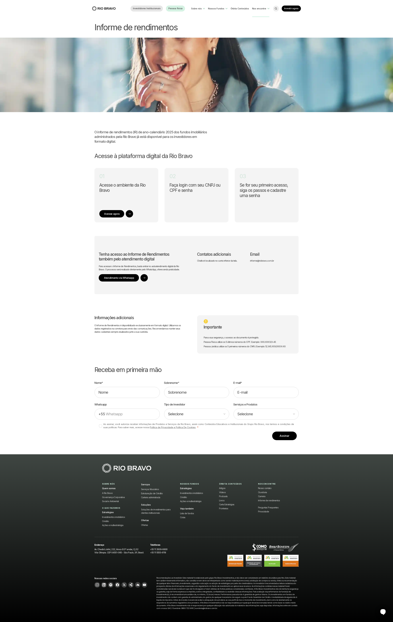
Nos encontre (259, 8)
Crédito (105, 521)
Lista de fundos (187, 513)
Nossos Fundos (216, 8)
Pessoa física (175, 8)
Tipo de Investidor (174, 404)
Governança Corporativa (113, 497)
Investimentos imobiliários (113, 517)
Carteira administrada (150, 497)
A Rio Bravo (107, 493)
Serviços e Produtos (245, 404)
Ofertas (144, 525)
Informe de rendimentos (269, 500)
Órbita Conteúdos (240, 8)
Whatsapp (100, 404)
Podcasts (223, 496)
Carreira (261, 496)
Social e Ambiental (110, 501)
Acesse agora (112, 213)
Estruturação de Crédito (152, 493)
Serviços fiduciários (150, 489)
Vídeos (222, 492)
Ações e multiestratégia (112, 525)
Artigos (222, 488)
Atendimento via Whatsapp (119, 277)
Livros (221, 500)
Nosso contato (264, 488)
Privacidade (263, 511)
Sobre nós (196, 8)
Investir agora (291, 8)
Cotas (182, 517)
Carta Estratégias (226, 504)
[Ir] (129, 213)
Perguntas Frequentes (268, 507)
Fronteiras (223, 508)
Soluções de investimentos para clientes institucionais (155, 511)
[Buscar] (276, 9)
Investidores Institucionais (146, 8)
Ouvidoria (262, 492)
